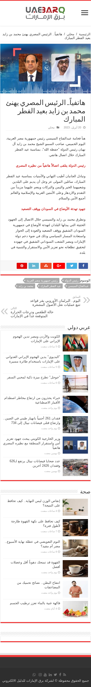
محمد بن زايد (25, 285)
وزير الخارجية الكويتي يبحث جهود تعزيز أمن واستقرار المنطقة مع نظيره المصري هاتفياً (31, 443)
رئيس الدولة (71, 280)
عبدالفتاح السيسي (78, 285)
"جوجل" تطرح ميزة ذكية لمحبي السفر (33, 377)
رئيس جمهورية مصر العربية (42, 280)
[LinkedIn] (50, 675)
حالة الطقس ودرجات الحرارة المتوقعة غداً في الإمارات (32, 312)
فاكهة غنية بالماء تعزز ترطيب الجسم (35, 603)
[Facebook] (60, 675)
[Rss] (64, 675)
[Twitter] (55, 675)
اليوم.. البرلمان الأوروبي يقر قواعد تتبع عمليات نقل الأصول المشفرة (55, 301)
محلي (70, 34)
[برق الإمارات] (45, 12)
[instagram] (40, 675)
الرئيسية (84, 34)
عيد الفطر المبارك (50, 285)
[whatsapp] (34, 675)
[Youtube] (45, 675)
